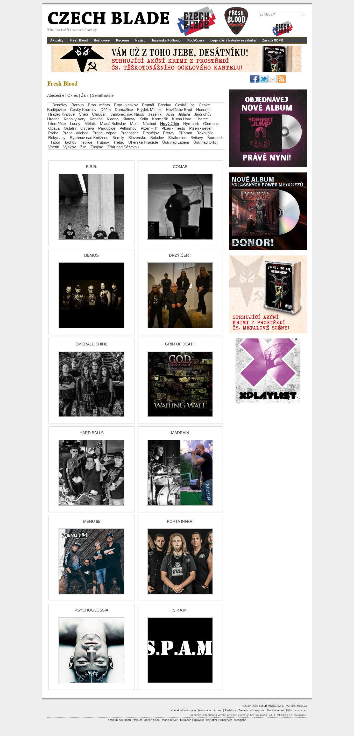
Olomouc (211, 123)
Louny (75, 123)
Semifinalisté (103, 95)
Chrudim (99, 114)
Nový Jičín (169, 123)
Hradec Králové (61, 114)
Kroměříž (160, 119)
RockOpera (195, 40)
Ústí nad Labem (175, 142)
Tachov (70, 142)
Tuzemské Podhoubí (166, 40)
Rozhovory (102, 40)
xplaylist (199, 719)
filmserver (226, 719)
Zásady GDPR (272, 40)
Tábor (55, 142)
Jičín (170, 114)
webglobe (240, 719)
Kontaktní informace (183, 710)
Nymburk (191, 123)
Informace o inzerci (210, 710)
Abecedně (55, 95)
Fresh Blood (79, 40)
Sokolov (157, 137)
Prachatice (130, 133)
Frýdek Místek (149, 109)
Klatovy (129, 119)
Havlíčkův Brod (179, 109)
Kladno (112, 119)
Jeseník (155, 114)
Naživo (140, 40)
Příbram (185, 133)
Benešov (59, 105)
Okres (72, 95)
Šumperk (215, 137)
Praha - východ (75, 133)
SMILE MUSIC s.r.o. (271, 705)
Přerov (168, 133)
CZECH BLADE (108, 19)
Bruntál (148, 105)
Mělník (90, 123)
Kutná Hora (181, 119)
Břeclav (164, 105)
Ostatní (70, 128)
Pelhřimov (128, 128)
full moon (185, 719)
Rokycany (57, 137)
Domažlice (124, 109)
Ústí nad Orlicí (205, 142)
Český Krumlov (83, 109)
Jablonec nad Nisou (127, 114)
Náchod (149, 123)
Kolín (143, 119)
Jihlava (184, 114)
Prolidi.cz (301, 705)
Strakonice (177, 137)
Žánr (85, 95)
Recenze (122, 40)
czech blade (152, 719)
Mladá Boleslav (113, 123)
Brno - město (99, 105)
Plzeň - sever (200, 128)
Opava (54, 128)
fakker (138, 719)
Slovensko (137, 137)
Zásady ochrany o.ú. (251, 710)
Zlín (83, 147)
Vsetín (53, 147)
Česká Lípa (185, 105)
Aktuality (56, 40)
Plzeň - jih (149, 128)
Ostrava (87, 128)
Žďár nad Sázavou (123, 147)
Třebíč (118, 142)
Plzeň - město (173, 128)
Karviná (96, 119)
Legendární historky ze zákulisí (233, 40)
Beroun (78, 105)
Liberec (201, 119)
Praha (53, 133)
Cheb (83, 114)
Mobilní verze (275, 710)
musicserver (170, 719)
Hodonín (203, 109)
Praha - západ (104, 133)
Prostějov (151, 133)
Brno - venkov (126, 105)
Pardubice (106, 128)
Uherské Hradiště (143, 142)
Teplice (86, 142)
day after (211, 719)
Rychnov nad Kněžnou (89, 137)
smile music (115, 719)
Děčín (106, 109)
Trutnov (102, 142)
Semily (118, 137)
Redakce (230, 710)
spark (128, 719)
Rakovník (204, 133)
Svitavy (196, 137)
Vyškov (69, 147)
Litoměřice (57, 123)
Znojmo (96, 147)
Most (134, 123)
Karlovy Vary (75, 119)
